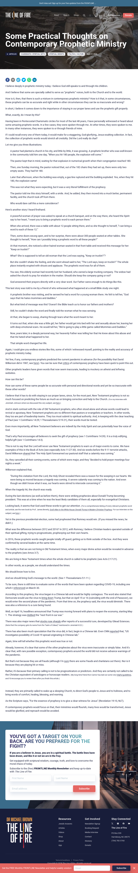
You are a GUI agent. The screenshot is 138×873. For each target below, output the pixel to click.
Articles (61, 828)
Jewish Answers (65, 824)
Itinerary (88, 841)
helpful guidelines (124, 675)
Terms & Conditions (63, 860)
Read (56, 15)
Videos (61, 832)
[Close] (134, 868)
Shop (76, 15)
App (60, 845)
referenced (19, 588)
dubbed (31, 615)
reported (114, 631)
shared (26, 453)
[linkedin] (34, 80)
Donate (128, 15)
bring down (48, 597)
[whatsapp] (29, 80)
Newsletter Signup (92, 824)
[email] (13, 80)
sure (66, 661)
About (61, 841)
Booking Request (92, 828)
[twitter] (24, 80)
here (36, 363)
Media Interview (91, 832)
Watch (66, 15)
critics (66, 363)
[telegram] (18, 80)
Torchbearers (114, 15)
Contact (88, 837)
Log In (102, 15)
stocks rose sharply (50, 621)
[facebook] (7, 80)
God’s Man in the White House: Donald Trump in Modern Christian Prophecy (81, 510)
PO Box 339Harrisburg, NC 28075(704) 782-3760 (120, 837)
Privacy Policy (78, 860)
